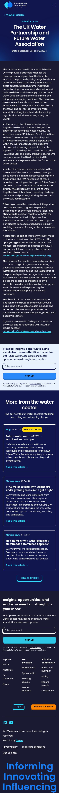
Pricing (45, 676)
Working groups (26, 680)
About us (8, 669)
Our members (8, 677)
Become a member (47, 669)
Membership (28, 667)
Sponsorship (28, 673)
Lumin (19, 740)
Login (18, 706)
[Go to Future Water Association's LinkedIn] (5, 722)
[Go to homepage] (15, 5)
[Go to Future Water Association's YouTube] (11, 722)
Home (6, 664)
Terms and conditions (33, 746)
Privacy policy (10, 746)
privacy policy (35, 383)
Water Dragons (26, 689)
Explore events (45, 683)
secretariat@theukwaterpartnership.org (27, 255)
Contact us (48, 690)
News (6, 684)
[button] (53, 5)
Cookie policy (10, 752)
